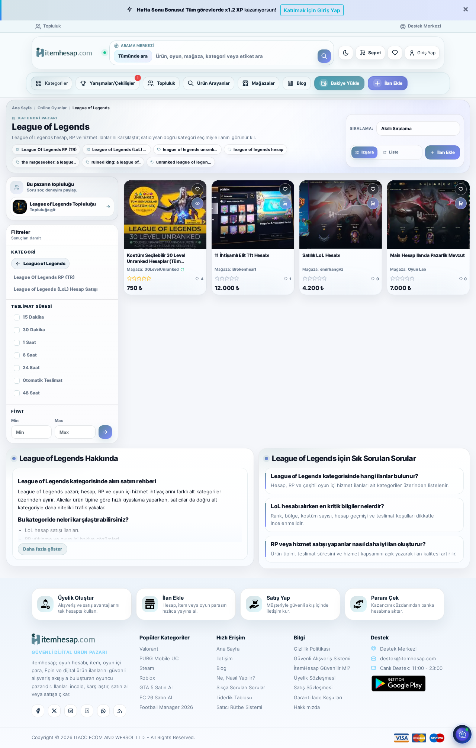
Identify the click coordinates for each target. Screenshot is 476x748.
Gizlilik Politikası (312, 649)
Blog (221, 668)
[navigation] (238, 83)
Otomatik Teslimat (42, 380)
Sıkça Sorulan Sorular (240, 687)
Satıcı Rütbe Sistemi (239, 707)
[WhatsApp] (103, 711)
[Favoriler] (394, 53)
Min (15, 420)
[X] (54, 711)
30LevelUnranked (162, 269)
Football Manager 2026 (166, 707)
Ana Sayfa (22, 108)
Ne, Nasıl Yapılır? (235, 678)
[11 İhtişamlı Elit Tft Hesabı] (253, 214)
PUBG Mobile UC (158, 658)
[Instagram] (70, 711)
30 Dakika (34, 329)
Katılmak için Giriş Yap (312, 10)
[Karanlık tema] (345, 53)
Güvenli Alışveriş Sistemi (322, 658)
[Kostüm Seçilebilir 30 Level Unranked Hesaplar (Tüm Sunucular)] (165, 214)
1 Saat (29, 342)
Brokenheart (244, 269)
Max (59, 420)
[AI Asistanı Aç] (462, 734)
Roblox (147, 678)
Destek (380, 637)
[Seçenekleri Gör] (197, 203)
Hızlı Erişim (230, 637)
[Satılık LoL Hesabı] (340, 214)
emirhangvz (331, 269)
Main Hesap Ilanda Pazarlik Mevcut (427, 255)
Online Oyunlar (52, 108)
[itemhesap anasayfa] (71, 53)
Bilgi (299, 637)
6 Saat (30, 355)
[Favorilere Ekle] (197, 189)
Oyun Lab (417, 269)
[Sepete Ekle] (285, 203)
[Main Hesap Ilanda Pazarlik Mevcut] (428, 214)
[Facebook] (38, 711)
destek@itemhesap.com (408, 658)
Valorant (148, 649)
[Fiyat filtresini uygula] (105, 432)
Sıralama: (361, 128)
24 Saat (31, 367)
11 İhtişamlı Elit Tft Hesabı (242, 255)
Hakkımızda (307, 707)
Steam (146, 668)
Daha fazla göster (42, 549)
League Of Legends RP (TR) (44, 277)
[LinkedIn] (87, 711)
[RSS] (119, 711)
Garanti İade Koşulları (318, 697)
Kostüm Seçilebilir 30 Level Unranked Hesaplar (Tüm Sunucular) (156, 261)
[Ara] (324, 56)
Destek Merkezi (397, 649)
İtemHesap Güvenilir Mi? (322, 668)
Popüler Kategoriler (164, 637)
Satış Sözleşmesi (313, 687)
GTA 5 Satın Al (156, 687)
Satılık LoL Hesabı (321, 255)
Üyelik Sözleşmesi (314, 678)
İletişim (224, 658)
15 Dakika (33, 317)
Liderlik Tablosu (234, 697)
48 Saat (31, 393)
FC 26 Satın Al (155, 697)
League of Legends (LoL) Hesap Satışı (55, 289)
